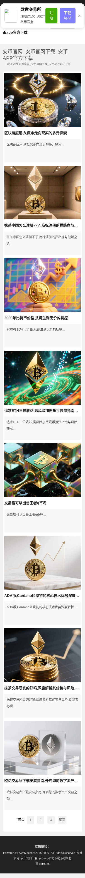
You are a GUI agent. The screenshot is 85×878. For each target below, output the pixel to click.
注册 (51, 15)
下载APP (67, 15)
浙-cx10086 (42, 863)
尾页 (62, 820)
